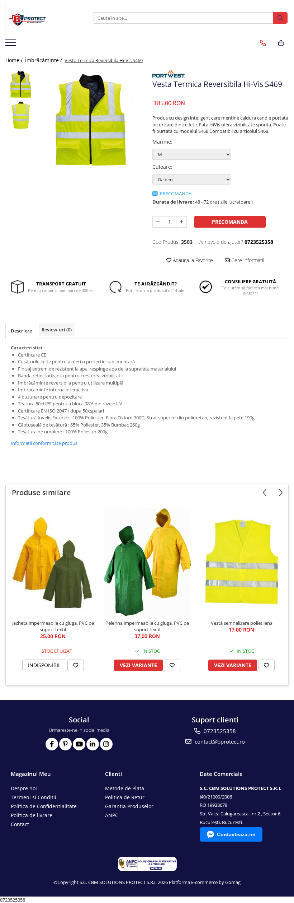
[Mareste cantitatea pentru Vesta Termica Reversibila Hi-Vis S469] (181, 222)
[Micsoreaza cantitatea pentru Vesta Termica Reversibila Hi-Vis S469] (157, 222)
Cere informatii (247, 260)
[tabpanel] (90, 120)
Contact (20, 824)
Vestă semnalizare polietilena (241, 623)
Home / (14, 60)
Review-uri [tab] (57, 329)
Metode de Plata (124, 788)
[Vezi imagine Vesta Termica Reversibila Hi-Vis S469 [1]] (20, 115)
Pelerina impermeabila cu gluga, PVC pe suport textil (147, 626)
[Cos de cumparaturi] (281, 43)
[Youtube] (79, 744)
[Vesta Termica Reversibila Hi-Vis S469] (90, 120)
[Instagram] (106, 744)
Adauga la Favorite (192, 260)
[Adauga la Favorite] (75, 665)
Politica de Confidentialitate (44, 806)
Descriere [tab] (21, 330)
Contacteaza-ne (236, 834)
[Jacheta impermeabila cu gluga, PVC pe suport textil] (52, 562)
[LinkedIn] (92, 744)
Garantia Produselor (129, 806)
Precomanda (230, 221)
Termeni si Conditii (33, 797)
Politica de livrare (31, 815)
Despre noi (24, 788)
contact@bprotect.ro (219, 741)
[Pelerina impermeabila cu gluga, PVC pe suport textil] (147, 562)
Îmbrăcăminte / (44, 60)
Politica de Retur (124, 797)
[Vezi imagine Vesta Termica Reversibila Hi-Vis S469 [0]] (20, 84)
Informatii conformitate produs (44, 443)
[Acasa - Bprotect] (41, 18)
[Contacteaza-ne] (263, 43)
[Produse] (11, 44)
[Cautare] (280, 18)
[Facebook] (52, 744)
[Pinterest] (65, 744)
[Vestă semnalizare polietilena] (241, 562)
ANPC (111, 815)
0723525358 (219, 731)
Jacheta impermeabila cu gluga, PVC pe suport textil (53, 626)
